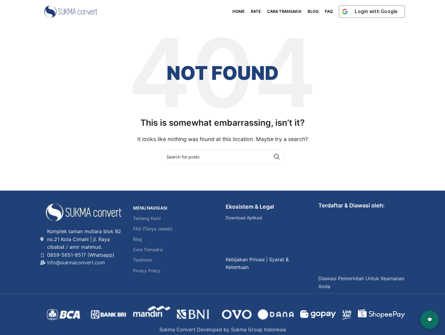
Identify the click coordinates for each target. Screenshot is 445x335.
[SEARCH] (277, 157)
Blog (137, 239)
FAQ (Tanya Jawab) (152, 228)
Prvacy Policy (146, 270)
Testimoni (142, 259)
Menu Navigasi (150, 207)
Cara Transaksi (148, 249)
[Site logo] (71, 11)
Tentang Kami (147, 218)
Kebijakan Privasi (245, 259)
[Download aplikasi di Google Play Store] (233, 232)
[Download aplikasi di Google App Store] (233, 246)
